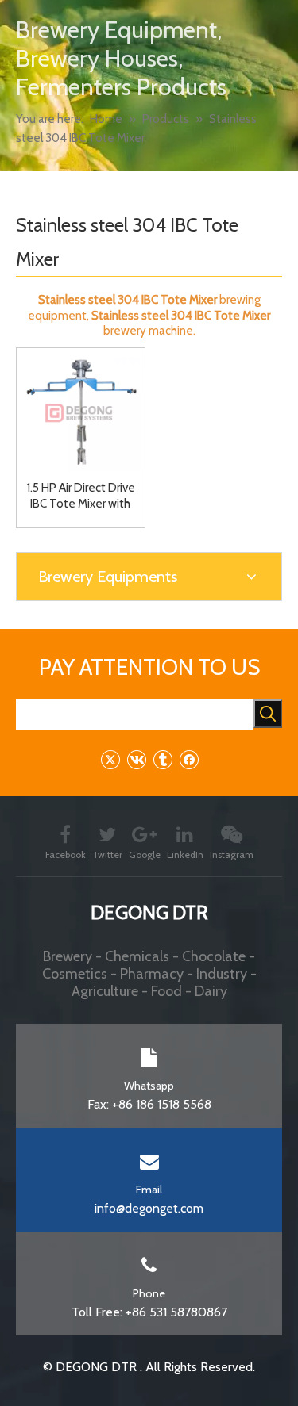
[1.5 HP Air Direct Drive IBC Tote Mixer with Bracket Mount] (81, 411)
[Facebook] (189, 759)
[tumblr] (162, 759)
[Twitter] (110, 759)
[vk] (136, 759)
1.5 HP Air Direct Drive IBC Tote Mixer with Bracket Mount (80, 496)
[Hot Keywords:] (267, 713)
